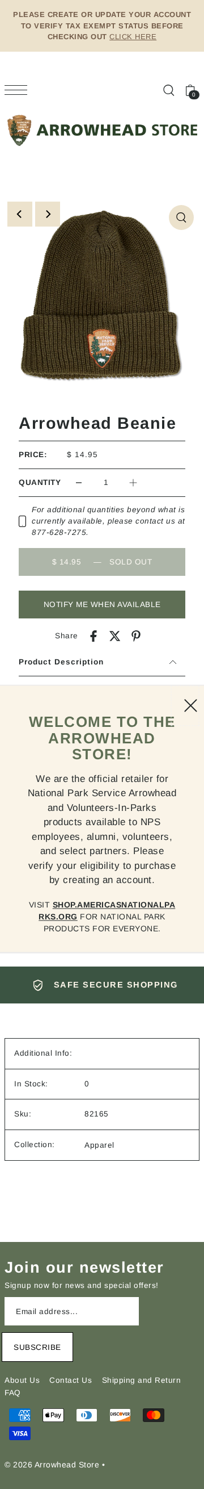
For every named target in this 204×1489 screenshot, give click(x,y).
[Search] (168, 89)
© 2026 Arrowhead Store (52, 1464)
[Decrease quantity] (78, 482)
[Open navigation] (19, 90)
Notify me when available (102, 604)
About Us (22, 1380)
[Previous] (19, 214)
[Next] (47, 214)
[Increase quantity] (133, 482)
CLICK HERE (132, 36)
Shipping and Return (141, 1380)
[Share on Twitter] (115, 636)
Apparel (99, 1145)
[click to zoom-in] (181, 217)
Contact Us (70, 1380)
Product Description (61, 662)
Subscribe (37, 1347)
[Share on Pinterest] (136, 636)
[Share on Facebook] (93, 636)
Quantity (40, 482)
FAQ (13, 1392)
